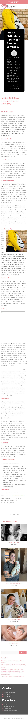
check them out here (18, 495)
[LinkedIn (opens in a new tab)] (15, 2)
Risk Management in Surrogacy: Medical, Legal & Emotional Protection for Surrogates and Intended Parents (13, 666)
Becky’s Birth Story (14, 643)
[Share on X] (10, 514)
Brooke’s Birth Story (14, 542)
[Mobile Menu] (26, 6)
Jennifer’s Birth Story (14, 619)
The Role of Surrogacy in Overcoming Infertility (12, 676)
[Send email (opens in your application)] (17, 2)
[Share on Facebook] (14, 514)
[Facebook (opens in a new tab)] (11, 2)
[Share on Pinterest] (17, 514)
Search (3, 650)
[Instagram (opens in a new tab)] (13, 2)
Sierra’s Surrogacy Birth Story (14, 583)
